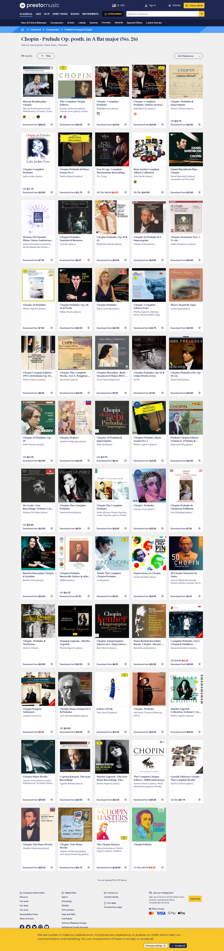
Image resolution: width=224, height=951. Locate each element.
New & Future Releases (33, 22)
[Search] (201, 14)
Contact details (111, 897)
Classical (26, 14)
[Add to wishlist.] (52, 124)
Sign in (152, 5)
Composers (56, 22)
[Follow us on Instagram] (41, 927)
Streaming (115, 14)
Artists (71, 22)
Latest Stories (154, 22)
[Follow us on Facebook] (23, 927)
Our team (24, 901)
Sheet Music (60, 14)
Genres (94, 22)
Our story (24, 910)
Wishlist (176, 5)
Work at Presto (27, 918)
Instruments (90, 14)
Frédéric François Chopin (78, 29)
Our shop (24, 905)
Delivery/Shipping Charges (74, 923)
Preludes (63, 45)
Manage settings (153, 945)
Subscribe (195, 898)
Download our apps (113, 907)
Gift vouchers (68, 910)
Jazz (38, 14)
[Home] (22, 29)
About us (24, 897)
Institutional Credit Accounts (75, 927)
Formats (106, 22)
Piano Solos (51, 45)
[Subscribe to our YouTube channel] (47, 927)
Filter (48, 56)
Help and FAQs (68, 914)
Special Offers (134, 22)
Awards (119, 22)
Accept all (180, 945)
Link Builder (67, 918)
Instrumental (36, 45)
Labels (82, 22)
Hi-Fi (47, 14)
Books (75, 14)
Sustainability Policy (29, 914)
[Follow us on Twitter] (29, 927)
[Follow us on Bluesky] (35, 927)
